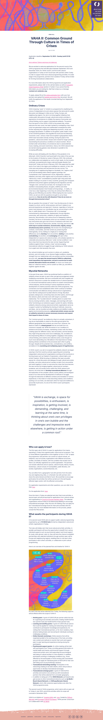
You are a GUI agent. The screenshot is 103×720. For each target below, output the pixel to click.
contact (44, 716)
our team (98, 15)
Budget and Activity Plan (52, 97)
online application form (53, 95)
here (33, 487)
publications (30, 716)
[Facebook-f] (69, 716)
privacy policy (51, 716)
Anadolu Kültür (48, 697)
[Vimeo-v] (81, 716)
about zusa (97, 9)
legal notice (58, 716)
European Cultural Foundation (47, 699)
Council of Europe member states (52, 499)
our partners (97, 13)
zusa (58, 697)
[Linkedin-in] (77, 716)
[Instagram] (73, 716)
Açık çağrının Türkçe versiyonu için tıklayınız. (43, 62)
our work (98, 11)
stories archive (38, 716)
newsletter (23, 716)
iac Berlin (46, 701)
